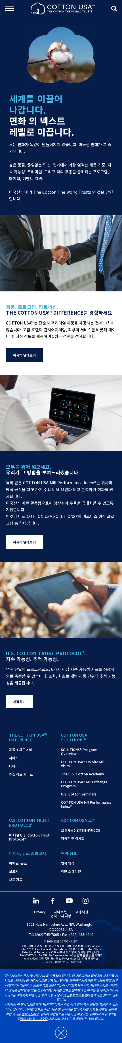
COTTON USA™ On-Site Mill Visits (82, 764)
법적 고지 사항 (61, 916)
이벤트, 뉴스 (18, 863)
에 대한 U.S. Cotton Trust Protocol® (29, 837)
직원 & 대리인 (71, 871)
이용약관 (82, 912)
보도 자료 (15, 880)
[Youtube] (69, 900)
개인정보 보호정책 (75, 995)
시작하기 (19, 701)
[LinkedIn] (36, 900)
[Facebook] (52, 900)
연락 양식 (67, 863)
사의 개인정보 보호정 (34, 1018)
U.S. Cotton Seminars (78, 794)
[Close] (61, 1030)
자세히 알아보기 (24, 355)
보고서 (13, 871)
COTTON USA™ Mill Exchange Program (84, 784)
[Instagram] (86, 900)
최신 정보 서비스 (21, 774)
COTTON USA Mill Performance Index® (86, 804)
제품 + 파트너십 (20, 750)
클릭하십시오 (104, 990)
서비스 (13, 758)
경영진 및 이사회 (73, 839)
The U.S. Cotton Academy (82, 774)
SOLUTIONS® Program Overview (79, 752)
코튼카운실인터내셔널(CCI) (80, 830)
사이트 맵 (60, 912)
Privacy (39, 912)
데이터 (13, 766)
